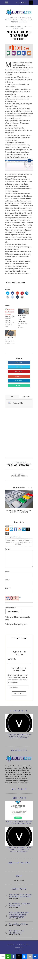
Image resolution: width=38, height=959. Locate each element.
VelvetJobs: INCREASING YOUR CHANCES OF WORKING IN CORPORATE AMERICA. (19, 847)
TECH (25, 27)
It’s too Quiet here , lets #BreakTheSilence (19, 735)
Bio (12, 396)
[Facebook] (13, 956)
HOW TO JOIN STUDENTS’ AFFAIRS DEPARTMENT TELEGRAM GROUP (19, 820)
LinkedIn (19, 380)
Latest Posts (26, 396)
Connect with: (9, 526)
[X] (19, 956)
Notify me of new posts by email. (17, 624)
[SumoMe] (35, 956)
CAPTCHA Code (9, 607)
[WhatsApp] (8, 956)
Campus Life (19, 945)
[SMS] (24, 956)
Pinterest (19, 371)
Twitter (19, 367)
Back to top (18, 948)
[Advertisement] (19, 433)
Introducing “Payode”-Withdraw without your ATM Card (19, 511)
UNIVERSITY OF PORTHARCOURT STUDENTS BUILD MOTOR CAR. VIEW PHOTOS (19, 464)
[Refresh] (20, 597)
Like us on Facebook (19, 861)
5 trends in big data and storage (9, 318)
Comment (8, 549)
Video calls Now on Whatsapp (18, 922)
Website (7, 588)
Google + (19, 376)
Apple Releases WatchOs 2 (19, 475)
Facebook (19, 362)
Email (19, 385)
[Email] (30, 956)
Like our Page (19, 638)
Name (7, 571)
